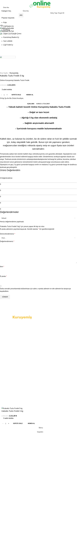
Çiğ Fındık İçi (8, 45)
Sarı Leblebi (7, 41)
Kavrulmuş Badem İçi (11, 37)
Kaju (5, 22)
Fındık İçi (6, 30)
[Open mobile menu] (17, 13)
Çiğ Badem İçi (8, 26)
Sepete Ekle (16, 95)
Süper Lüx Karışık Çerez (12, 33)
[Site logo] (40, 4)
